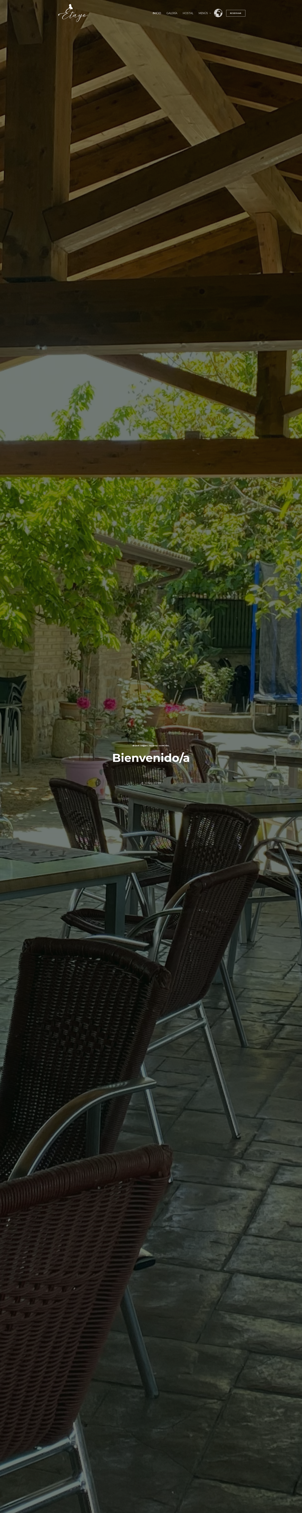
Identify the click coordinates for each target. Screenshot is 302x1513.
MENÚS (203, 13)
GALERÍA (171, 13)
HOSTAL (188, 13)
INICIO (157, 13)
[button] (235, 13)
